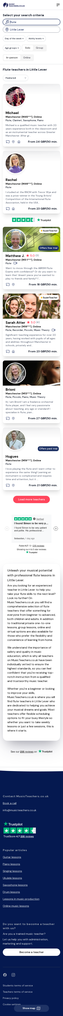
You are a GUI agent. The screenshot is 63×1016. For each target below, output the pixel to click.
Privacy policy (11, 998)
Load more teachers (31, 499)
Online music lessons (16, 906)
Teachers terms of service (18, 991)
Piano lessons (11, 864)
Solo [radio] (27, 47)
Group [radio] (39, 47)
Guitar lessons (12, 857)
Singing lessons (12, 871)
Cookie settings (12, 1004)
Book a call (9, 803)
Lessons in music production (21, 899)
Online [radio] (26, 57)
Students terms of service (18, 985)
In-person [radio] (12, 57)
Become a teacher (31, 952)
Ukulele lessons (12, 878)
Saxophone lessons (15, 885)
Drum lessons (11, 892)
